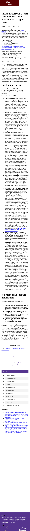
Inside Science (5, 350)
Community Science (11, 378)
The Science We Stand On (12, 405)
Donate (10, 4)
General (7, 348)
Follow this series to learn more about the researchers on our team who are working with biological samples (13, 47)
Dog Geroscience (13, 348)
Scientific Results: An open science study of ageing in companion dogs (16, 423)
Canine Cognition (10, 375)
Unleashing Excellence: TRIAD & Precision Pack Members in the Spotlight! (16, 432)
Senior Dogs (9, 402)
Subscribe (22, 530)
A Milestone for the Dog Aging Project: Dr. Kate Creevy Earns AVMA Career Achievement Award (16, 420)
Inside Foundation (10, 387)
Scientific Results (10, 399)
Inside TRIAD (22, 348)
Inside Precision (10, 390)
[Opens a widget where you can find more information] (24, 528)
